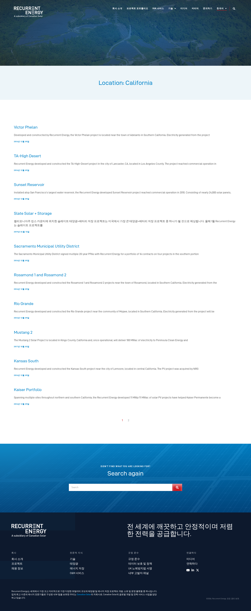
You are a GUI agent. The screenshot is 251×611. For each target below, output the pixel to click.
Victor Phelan (25, 127)
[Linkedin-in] (192, 570)
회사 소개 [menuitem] (117, 8)
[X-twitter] (197, 570)
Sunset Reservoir (29, 184)
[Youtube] (188, 570)
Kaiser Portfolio (28, 389)
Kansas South (26, 361)
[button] (234, 9)
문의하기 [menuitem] (207, 8)
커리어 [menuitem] (195, 8)
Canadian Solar (84, 594)
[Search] (177, 487)
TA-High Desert (27, 156)
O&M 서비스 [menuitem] (158, 8)
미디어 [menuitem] (183, 8)
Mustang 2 (23, 332)
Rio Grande (23, 303)
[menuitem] (222, 8)
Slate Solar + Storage (33, 213)
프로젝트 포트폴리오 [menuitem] (137, 8)
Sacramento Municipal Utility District (46, 246)
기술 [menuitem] (170, 8)
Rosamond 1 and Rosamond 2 (40, 275)
